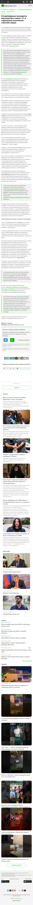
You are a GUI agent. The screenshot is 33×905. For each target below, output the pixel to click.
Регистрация (16, 383)
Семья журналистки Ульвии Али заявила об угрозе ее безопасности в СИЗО (16, 534)
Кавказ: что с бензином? (9, 9)
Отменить (16, 387)
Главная (3, 11)
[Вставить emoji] (17, 368)
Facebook (5, 308)
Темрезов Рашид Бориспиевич (12, 572)
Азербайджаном (19, 197)
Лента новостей (10, 11)
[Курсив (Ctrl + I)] (7, 368)
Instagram (11, 308)
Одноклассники (25, 308)
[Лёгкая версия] (8, 2)
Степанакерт (11, 275)
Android (20, 296)
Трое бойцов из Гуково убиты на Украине (13, 638)
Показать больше (16, 865)
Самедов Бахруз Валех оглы (11, 614)
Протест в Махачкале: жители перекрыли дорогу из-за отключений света (15, 776)
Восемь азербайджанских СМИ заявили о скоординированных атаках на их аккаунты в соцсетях (16, 502)
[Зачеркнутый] (13, 368)
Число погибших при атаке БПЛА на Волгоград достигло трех (15, 625)
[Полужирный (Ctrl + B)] (4, 368)
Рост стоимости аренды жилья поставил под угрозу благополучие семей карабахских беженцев (16, 427)
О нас (2, 878)
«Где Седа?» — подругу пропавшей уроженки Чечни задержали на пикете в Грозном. (15, 748)
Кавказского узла (14, 46)
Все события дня (27, 661)
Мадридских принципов (13, 189)
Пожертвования (28, 878)
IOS (24, 296)
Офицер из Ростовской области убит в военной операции (15, 657)
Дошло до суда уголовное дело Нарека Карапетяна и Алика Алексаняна (14, 398)
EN (4, 1)
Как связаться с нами (14, 878)
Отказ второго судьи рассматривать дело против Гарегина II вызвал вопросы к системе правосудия (15, 481)
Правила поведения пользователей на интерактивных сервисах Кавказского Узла (16, 895)
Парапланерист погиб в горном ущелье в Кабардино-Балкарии (13, 644)
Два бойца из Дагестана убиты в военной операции (13, 632)
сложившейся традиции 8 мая (12, 78)
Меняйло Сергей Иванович (11, 593)
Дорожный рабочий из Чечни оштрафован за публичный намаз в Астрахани (14, 686)
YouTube (6, 311)
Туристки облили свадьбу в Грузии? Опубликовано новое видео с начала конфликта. (15, 806)
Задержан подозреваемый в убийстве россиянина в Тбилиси (14, 455)
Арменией (11, 197)
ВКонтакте (17, 308)
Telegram (6, 303)
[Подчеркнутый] (10, 368)
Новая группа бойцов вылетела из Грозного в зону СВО (16, 651)
